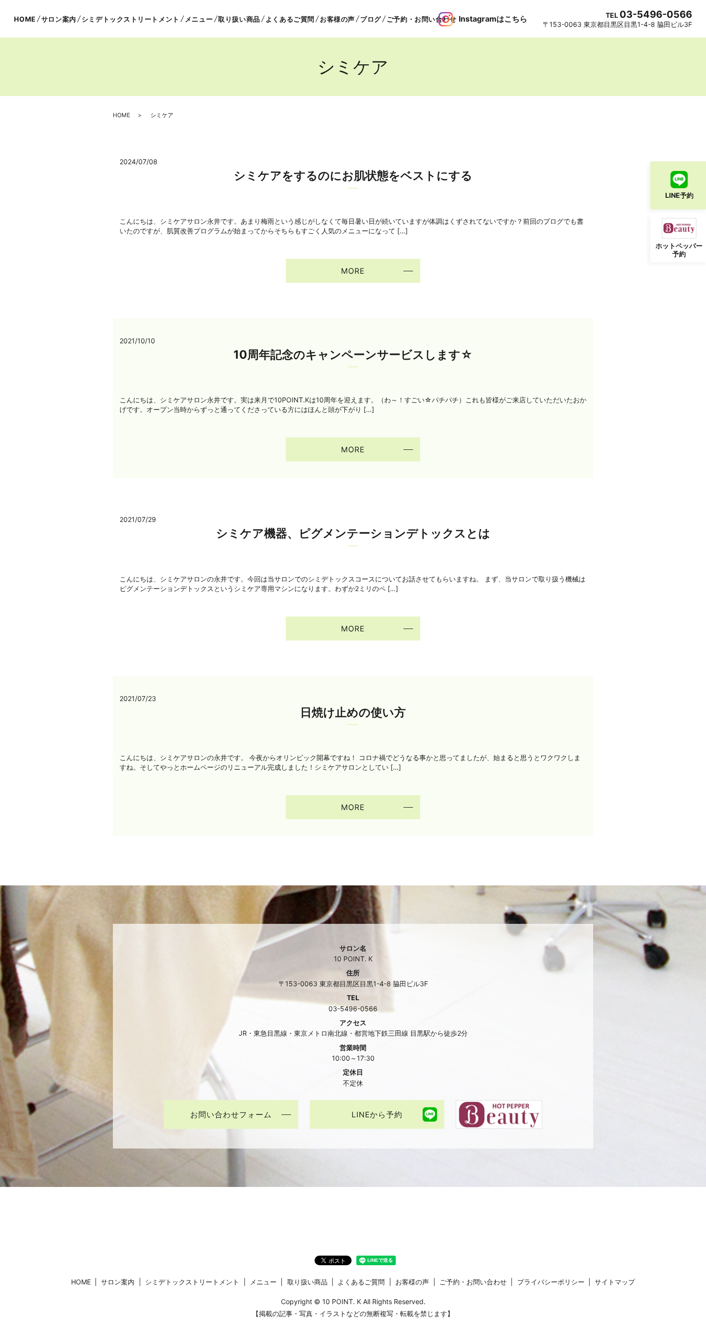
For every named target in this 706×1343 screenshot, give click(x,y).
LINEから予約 (377, 1114)
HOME (25, 19)
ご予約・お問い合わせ (422, 19)
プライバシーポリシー (550, 1282)
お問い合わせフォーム (231, 1114)
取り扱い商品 (239, 19)
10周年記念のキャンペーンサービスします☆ (353, 355)
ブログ (370, 19)
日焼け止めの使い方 (353, 712)
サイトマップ (615, 1282)
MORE (353, 271)
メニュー (199, 19)
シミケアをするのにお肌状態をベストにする (353, 175)
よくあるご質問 (290, 19)
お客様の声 (337, 19)
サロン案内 (58, 19)
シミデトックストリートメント (131, 19)
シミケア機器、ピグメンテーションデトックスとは (353, 533)
